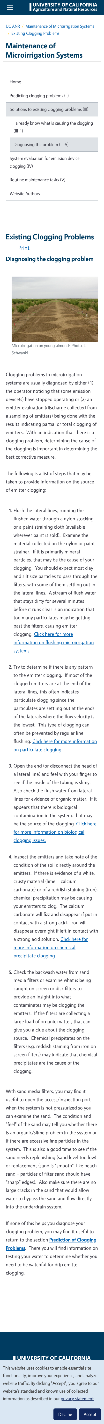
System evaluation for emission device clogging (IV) (45, 162)
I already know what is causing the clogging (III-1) (53, 127)
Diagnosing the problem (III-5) (41, 144)
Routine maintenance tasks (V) (38, 180)
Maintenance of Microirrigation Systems (59, 26)
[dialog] (52, 1392)
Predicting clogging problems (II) (39, 95)
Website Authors (25, 193)
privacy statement (77, 1398)
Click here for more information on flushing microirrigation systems (54, 642)
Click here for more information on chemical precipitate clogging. (51, 947)
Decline (65, 1414)
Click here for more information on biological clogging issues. (55, 832)
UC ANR (13, 26)
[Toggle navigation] (10, 7)
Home (15, 82)
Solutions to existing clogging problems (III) (49, 109)
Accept (90, 1414)
